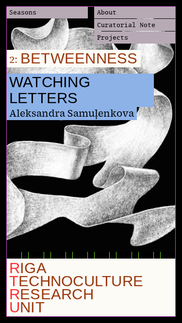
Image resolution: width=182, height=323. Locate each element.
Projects (112, 37)
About (106, 12)
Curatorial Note (126, 25)
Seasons (22, 12)
